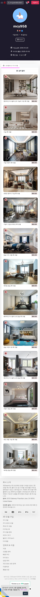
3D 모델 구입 (8, 517)
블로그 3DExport (8, 538)
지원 (4, 549)
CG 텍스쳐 (6, 529)
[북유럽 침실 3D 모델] (20, 271)
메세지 (21, 39)
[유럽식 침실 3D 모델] (20, 394)
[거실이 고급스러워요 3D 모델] (20, 210)
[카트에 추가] (31, 97)
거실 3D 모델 (7, 132)
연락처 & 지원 (8, 545)
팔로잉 (24, 35)
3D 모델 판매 (7, 532)
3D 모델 (5, 520)
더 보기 (21, 55)
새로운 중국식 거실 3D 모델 (12, 193)
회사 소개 (7, 482)
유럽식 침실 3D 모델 (10, 409)
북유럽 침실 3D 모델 (10, 286)
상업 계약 (6, 561)
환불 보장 (6, 570)
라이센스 (6, 558)
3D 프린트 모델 (8, 523)
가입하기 (35, 2)
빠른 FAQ (6, 554)
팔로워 (15, 35)
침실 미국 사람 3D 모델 (10, 255)
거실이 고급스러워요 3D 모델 (12, 224)
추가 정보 (23, 590)
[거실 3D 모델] (20, 117)
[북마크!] (35, 97)
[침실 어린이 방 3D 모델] (20, 333)
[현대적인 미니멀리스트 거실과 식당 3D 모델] (20, 87)
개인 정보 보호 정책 (9, 564)
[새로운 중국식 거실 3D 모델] (20, 179)
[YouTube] (30, 589)
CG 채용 (5, 541)
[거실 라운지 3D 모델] (20, 148)
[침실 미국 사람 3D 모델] (20, 241)
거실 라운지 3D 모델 (10, 163)
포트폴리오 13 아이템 (11, 65)
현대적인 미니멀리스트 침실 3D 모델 (14, 316)
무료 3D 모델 (7, 526)
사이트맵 (33, 579)
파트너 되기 (7, 535)
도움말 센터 (7, 552)
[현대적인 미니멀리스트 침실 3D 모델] (20, 302)
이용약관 (6, 567)
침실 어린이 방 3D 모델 (10, 347)
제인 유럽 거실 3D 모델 (10, 439)
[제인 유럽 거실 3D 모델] (20, 425)
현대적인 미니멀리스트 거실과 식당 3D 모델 (16, 101)
